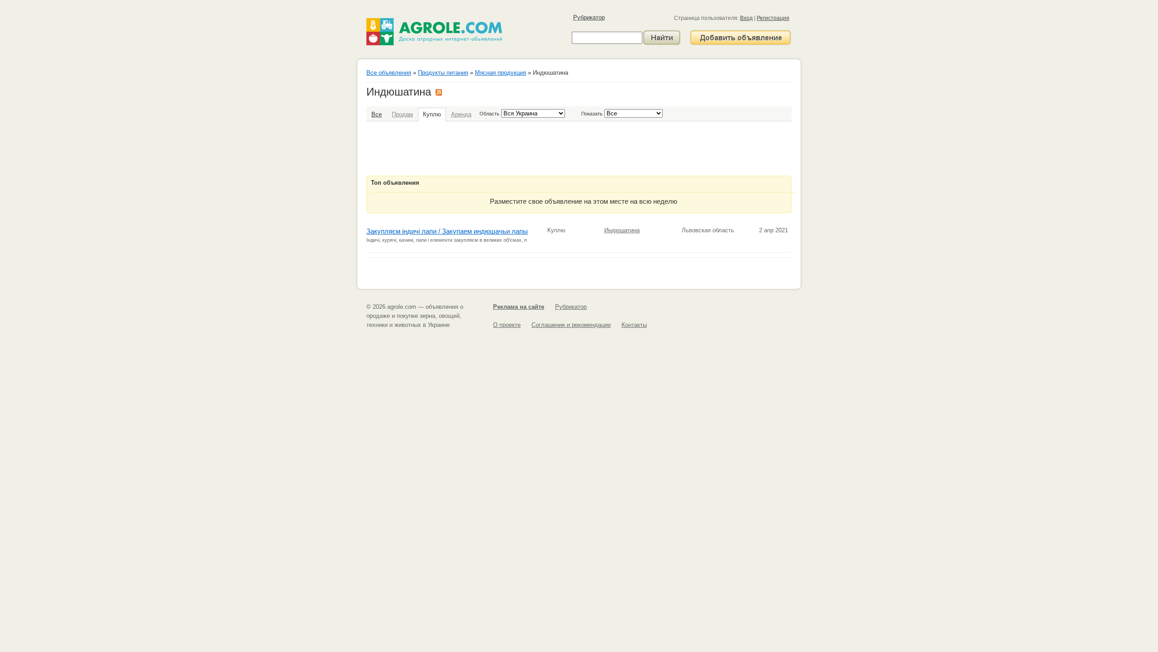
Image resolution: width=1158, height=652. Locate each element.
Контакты (634, 324)
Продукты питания (443, 72)
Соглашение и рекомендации (571, 324)
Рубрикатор (589, 17)
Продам (402, 114)
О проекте (507, 324)
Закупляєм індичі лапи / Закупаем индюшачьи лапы (447, 231)
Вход (746, 18)
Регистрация (773, 18)
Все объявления (388, 72)
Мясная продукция (500, 72)
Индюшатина (622, 230)
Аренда (461, 114)
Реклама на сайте (518, 306)
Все (376, 114)
